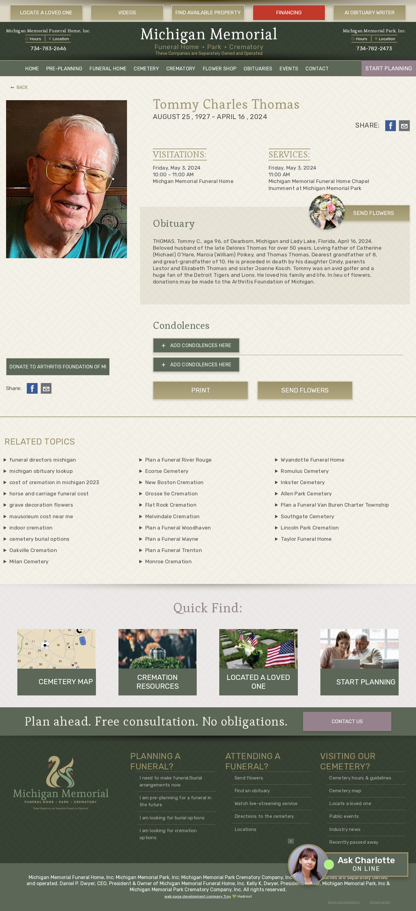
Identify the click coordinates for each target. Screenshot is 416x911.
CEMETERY (146, 69)
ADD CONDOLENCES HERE (196, 345)
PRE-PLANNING (64, 69)
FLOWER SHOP (220, 69)
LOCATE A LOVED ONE (46, 12)
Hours (35, 39)
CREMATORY (181, 69)
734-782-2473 (374, 48)
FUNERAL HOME (108, 69)
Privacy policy (380, 902)
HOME (32, 69)
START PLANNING (388, 68)
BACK (22, 87)
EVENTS (289, 69)
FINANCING (289, 12)
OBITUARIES (258, 69)
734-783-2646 (48, 48)
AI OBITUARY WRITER (369, 12)
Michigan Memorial (209, 34)
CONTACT (317, 69)
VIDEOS (127, 12)
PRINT (200, 390)
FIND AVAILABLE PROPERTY (208, 12)
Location (61, 39)
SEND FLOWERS (373, 213)
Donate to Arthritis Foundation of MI (57, 367)
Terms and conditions (344, 902)
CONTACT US (347, 721)
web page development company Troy (197, 896)
